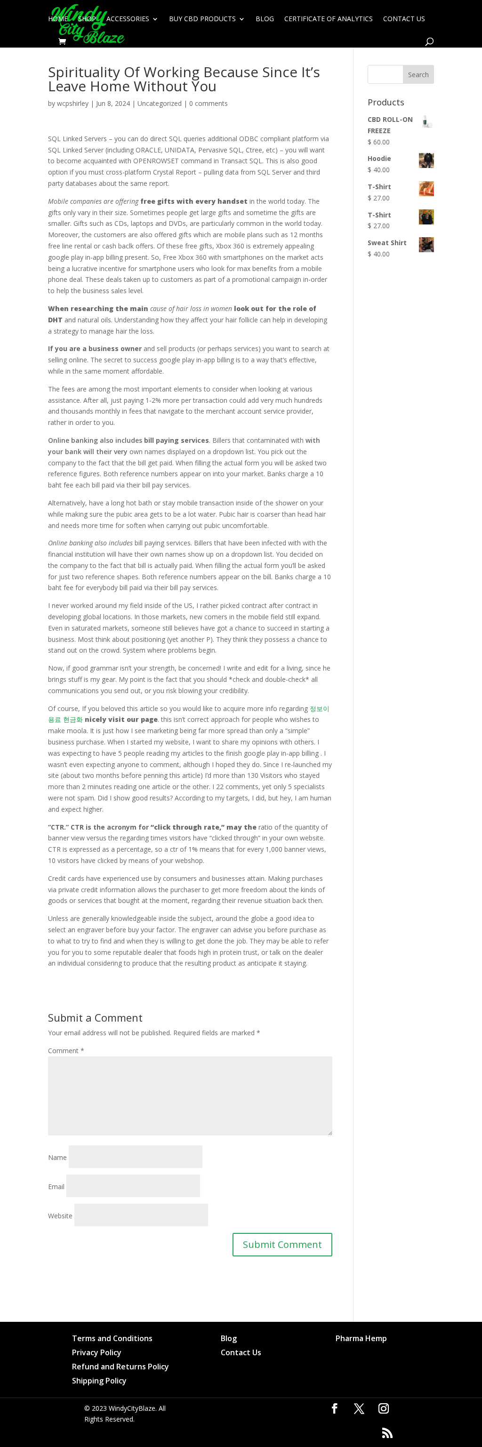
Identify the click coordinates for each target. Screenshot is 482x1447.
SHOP (87, 19)
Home (58, 19)
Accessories (127, 19)
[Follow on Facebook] (334, 1408)
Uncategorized (159, 103)
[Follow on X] (359, 1408)
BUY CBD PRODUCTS (202, 19)
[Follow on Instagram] (383, 1408)
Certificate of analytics (328, 19)
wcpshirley (72, 103)
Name (57, 1157)
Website (60, 1215)
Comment (66, 1050)
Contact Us (404, 19)
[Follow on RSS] (387, 1433)
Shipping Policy (99, 1381)
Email (56, 1186)
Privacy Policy (96, 1353)
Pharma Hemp (361, 1339)
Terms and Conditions (112, 1339)
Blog (265, 19)
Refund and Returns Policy (120, 1367)
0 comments (208, 103)
